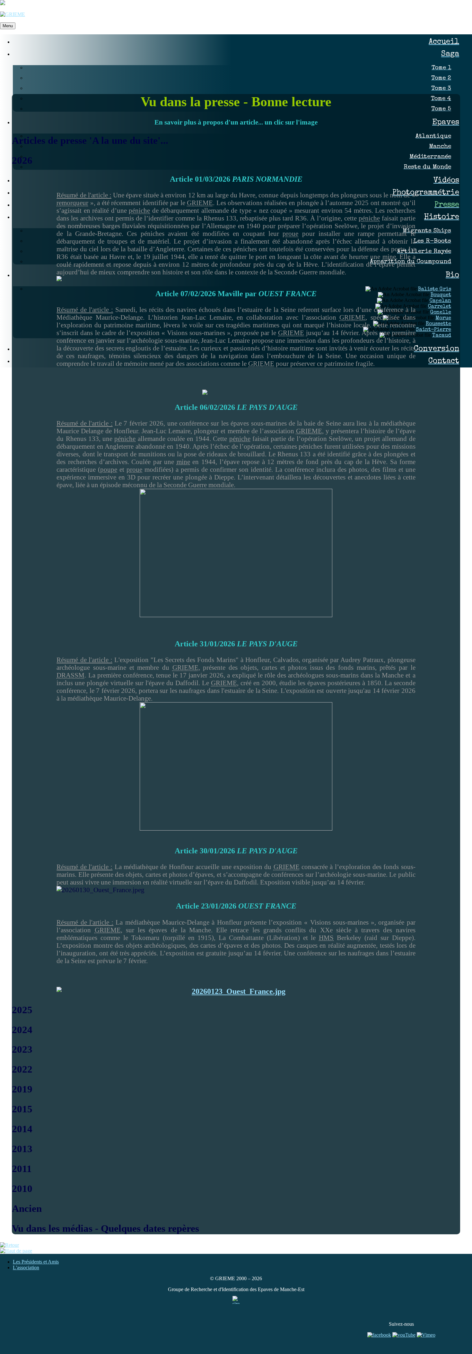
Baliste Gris (434, 289)
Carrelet (439, 306)
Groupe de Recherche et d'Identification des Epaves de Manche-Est (236, 1289)
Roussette (438, 324)
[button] (236, 140)
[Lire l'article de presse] (236, 392)
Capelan (440, 301)
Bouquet (441, 295)
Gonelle (440, 312)
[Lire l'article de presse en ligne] (236, 553)
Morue (443, 318)
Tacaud (441, 335)
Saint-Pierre (433, 329)
